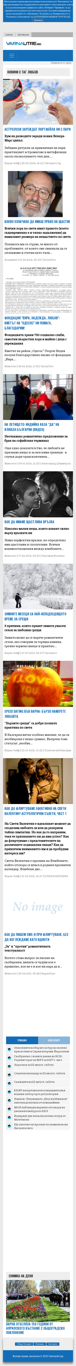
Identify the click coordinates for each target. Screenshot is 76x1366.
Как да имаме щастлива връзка (29, 521)
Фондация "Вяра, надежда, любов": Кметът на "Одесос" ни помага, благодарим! (32, 322)
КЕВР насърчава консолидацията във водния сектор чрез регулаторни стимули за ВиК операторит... (39, 1093)
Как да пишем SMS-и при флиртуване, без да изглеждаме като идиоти (36, 937)
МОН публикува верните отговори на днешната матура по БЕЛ (39, 1109)
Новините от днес (61, 62)
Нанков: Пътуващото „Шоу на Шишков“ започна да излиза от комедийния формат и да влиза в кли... (41, 1102)
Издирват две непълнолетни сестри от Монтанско (40, 1117)
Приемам (38, 20)
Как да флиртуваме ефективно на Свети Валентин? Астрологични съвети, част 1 (35, 811)
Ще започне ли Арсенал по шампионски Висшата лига (41, 1126)
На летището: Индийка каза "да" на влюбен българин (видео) (31, 427)
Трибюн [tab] (22, 1040)
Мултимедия (23, 34)
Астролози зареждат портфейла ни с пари (37, 129)
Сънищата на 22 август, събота (34, 1082)
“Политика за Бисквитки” (18, 16)
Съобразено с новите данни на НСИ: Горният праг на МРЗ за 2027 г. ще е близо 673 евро (38, 1059)
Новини (9, 34)
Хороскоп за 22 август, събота (34, 1064)
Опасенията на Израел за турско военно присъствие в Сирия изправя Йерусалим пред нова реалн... (41, 1051)
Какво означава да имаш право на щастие (37, 221)
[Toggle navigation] (11, 56)
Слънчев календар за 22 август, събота (39, 1073)
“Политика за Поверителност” (53, 13)
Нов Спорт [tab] (54, 1040)
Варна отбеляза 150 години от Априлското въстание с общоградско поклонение (35, 1328)
